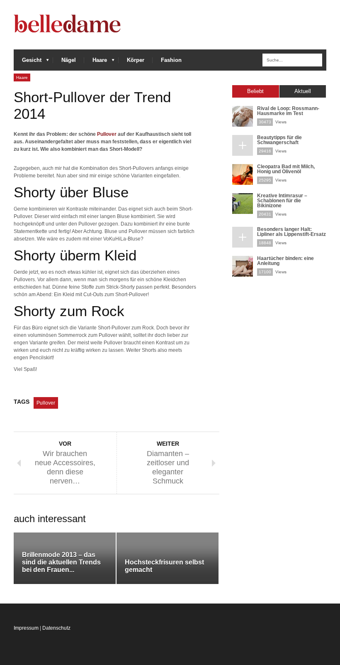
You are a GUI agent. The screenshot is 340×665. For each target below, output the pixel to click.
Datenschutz (56, 628)
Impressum (26, 628)
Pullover (107, 134)
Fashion (171, 60)
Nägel (68, 60)
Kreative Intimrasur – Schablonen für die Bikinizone (282, 201)
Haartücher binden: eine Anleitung (285, 260)
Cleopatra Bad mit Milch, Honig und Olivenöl (286, 169)
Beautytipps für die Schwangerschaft (279, 140)
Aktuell (302, 91)
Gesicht (27, 62)
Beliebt (255, 91)
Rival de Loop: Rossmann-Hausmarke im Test (288, 111)
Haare (95, 62)
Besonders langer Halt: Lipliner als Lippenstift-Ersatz (291, 231)
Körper (135, 60)
